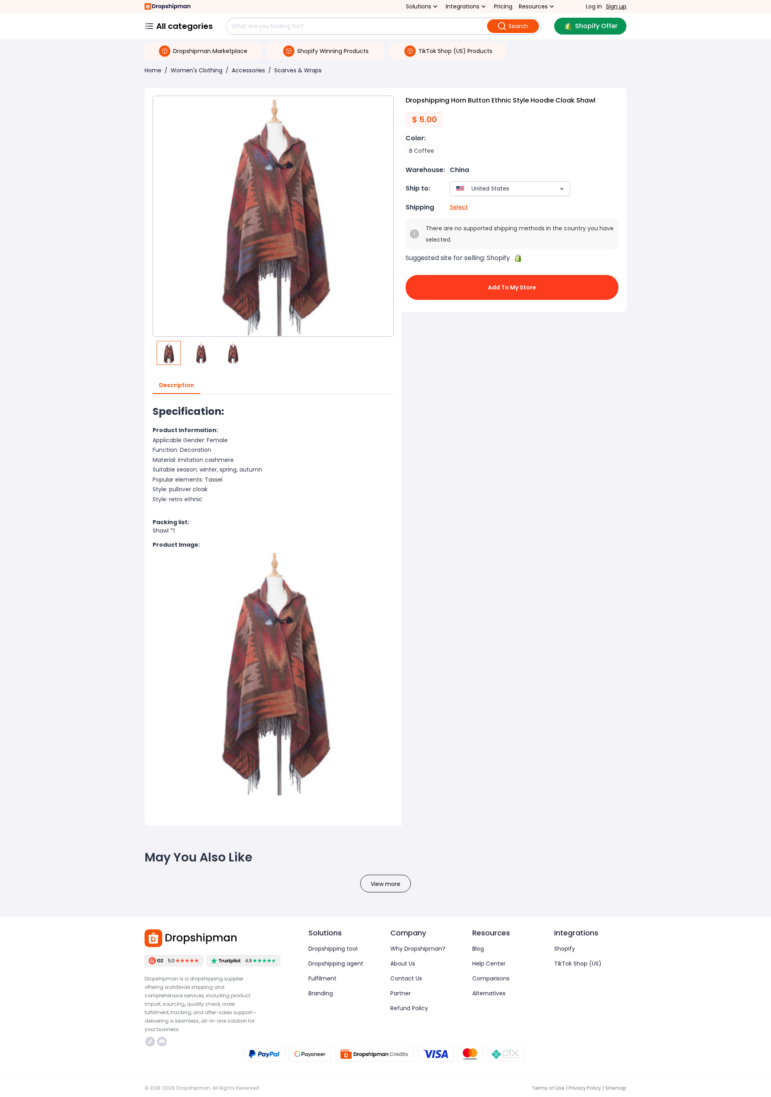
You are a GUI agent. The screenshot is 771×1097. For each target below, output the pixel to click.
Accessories (248, 70)
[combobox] (498, 189)
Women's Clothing (196, 70)
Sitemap (615, 1088)
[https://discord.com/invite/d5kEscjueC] (162, 1041)
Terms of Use (548, 1088)
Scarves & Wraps (298, 70)
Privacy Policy (585, 1088)
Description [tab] (176, 385)
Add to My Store (512, 287)
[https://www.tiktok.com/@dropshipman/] (150, 1041)
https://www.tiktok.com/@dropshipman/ (151, 1041)
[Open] (561, 189)
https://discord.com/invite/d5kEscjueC (163, 1041)
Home (153, 70)
